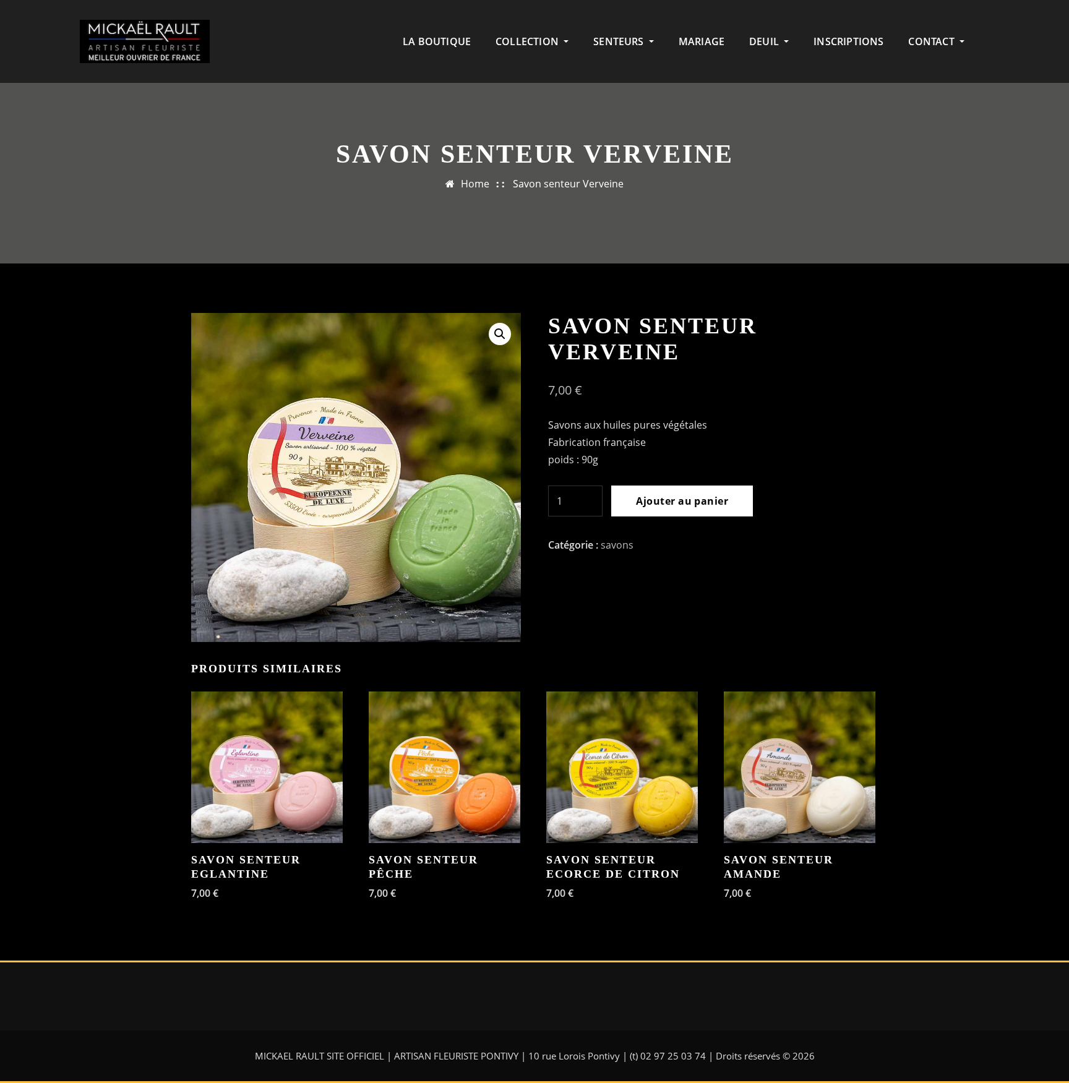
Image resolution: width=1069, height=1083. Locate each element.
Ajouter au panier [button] (201, 893)
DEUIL (765, 41)
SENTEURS (619, 41)
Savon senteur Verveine (568, 183)
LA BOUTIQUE (437, 41)
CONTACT (932, 41)
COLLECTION (528, 41)
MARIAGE (701, 41)
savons (617, 545)
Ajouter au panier (682, 501)
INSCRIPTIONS (848, 41)
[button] (500, 334)
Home (475, 183)
